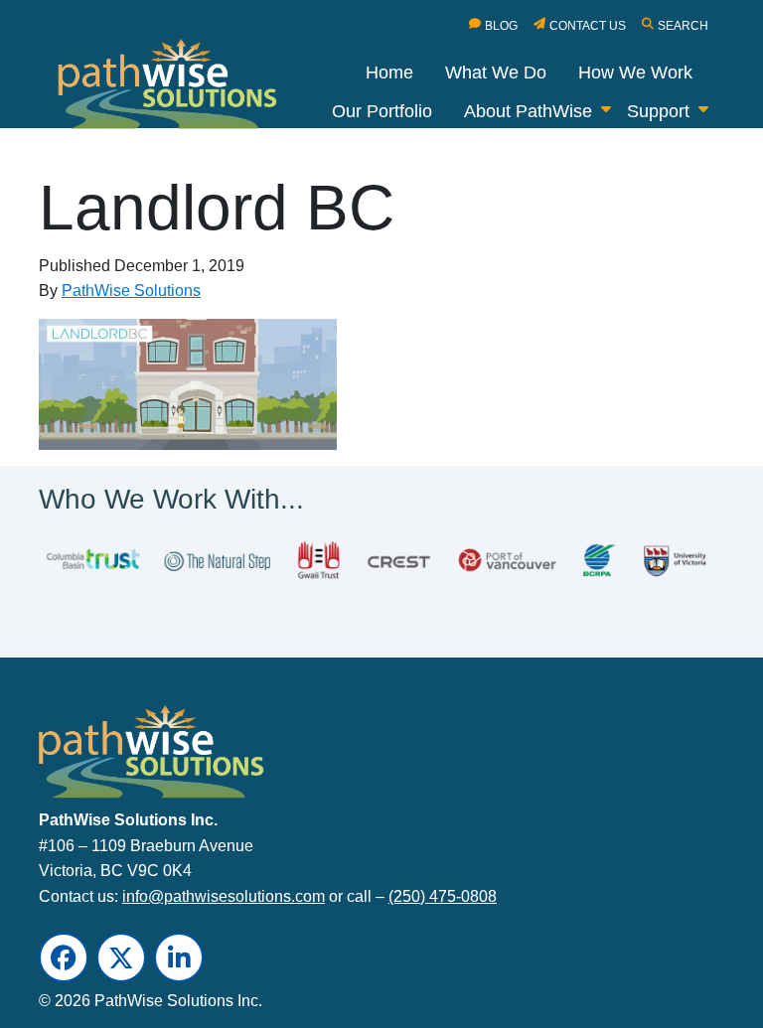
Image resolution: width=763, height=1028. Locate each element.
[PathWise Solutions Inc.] (179, 88)
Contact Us (587, 26)
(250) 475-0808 (442, 895)
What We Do (495, 72)
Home (389, 72)
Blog (501, 26)
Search (683, 26)
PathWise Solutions (131, 290)
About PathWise (528, 111)
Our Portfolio (382, 111)
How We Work (635, 72)
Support (658, 111)
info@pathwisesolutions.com (223, 895)
